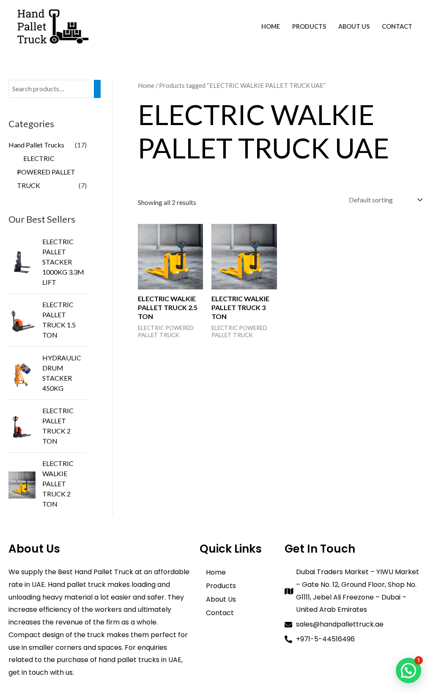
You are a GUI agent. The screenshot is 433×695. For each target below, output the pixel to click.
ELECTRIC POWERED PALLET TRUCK (46, 171)
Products (309, 26)
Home (270, 26)
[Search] (97, 89)
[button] (408, 670)
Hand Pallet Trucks (36, 145)
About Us (354, 26)
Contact (397, 26)
